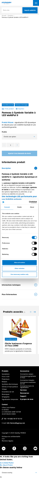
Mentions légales (7, 441)
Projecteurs (5, 379)
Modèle (4, 132)
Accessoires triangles (27, 380)
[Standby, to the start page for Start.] (6, 3)
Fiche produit (9, 109)
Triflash (4, 389)
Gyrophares (5, 374)
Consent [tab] (7, 207)
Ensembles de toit (8, 105)
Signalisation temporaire (10, 399)
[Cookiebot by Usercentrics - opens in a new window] (29, 202)
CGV (3, 438)
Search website (30, 10)
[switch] (34, 243)
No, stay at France (6, 465)
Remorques (5, 394)
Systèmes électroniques (10, 384)
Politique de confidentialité (11, 436)
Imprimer (21, 109)
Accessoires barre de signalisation (27, 386)
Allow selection (19, 268)
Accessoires (24, 371)
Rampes (4, 381)
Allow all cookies (19, 262)
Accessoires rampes (26, 374)
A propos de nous (26, 399)
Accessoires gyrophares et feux (28, 376)
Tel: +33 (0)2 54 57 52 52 (13, 419)
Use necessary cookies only (19, 274)
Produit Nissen (8, 122)
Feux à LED (5, 376)
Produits (10, 15)
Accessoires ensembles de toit (28, 383)
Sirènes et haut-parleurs (10, 386)
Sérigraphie (5, 397)
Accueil (4, 15)
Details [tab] (19, 207)
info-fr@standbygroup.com (16, 423)
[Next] (34, 311)
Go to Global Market (7, 463)
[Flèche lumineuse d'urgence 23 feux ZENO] (19, 328)
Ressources (24, 393)
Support (23, 396)
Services (23, 390)
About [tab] (32, 207)
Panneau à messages (21, 105)
